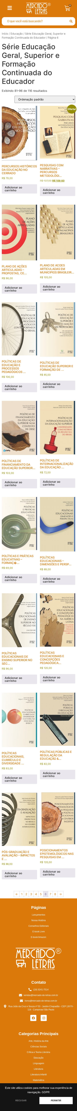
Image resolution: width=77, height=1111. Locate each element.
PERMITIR (56, 1100)
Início (5, 33)
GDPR (46, 1092)
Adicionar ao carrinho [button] (13, 189)
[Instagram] (44, 1018)
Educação (17, 33)
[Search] (71, 21)
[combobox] (34, 21)
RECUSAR (21, 1100)
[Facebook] (33, 1018)
